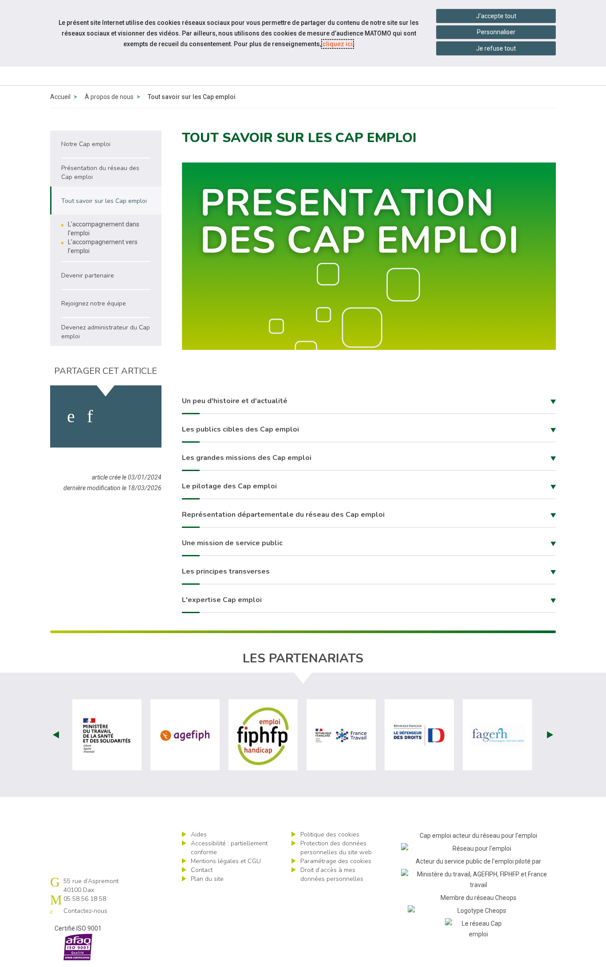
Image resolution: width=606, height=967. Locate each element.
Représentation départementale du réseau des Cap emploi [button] (283, 514)
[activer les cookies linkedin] (90, 416)
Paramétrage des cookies (335, 861)
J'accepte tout (496, 16)
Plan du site (207, 879)
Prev (56, 734)
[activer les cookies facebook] (71, 416)
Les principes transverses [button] (226, 571)
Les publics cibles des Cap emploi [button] (240, 429)
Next (550, 734)
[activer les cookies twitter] (111, 416)
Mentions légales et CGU (226, 861)
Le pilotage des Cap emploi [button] (229, 486)
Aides (199, 834)
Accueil (60, 96)
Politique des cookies (329, 834)
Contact (201, 870)
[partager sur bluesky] (137, 416)
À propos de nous (109, 96)
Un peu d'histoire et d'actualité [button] (234, 401)
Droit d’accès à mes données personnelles (331, 874)
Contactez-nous (85, 911)
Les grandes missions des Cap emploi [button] (246, 458)
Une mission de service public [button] (232, 543)
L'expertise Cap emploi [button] (222, 600)
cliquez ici (338, 44)
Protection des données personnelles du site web (336, 847)
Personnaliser (496, 32)
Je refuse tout (496, 48)
